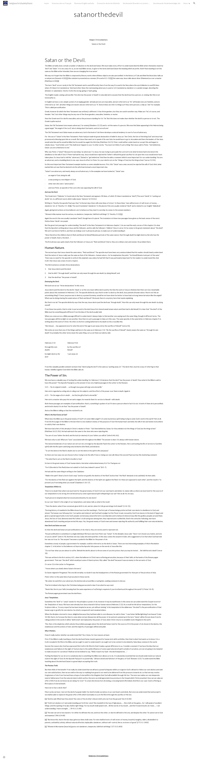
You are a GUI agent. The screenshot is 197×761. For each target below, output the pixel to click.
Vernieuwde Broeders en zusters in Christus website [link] (136, 3)
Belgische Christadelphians (98, 756)
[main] (98, 14)
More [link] (185, 3)
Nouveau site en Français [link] (61, 3)
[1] (67, 78)
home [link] (46, 3)
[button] (194, 3)
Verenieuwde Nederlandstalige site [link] (166, 3)
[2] (112, 78)
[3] (58, 81)
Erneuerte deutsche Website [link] (108, 3)
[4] (70, 206)
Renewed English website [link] (84, 3)
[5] (121, 214)
